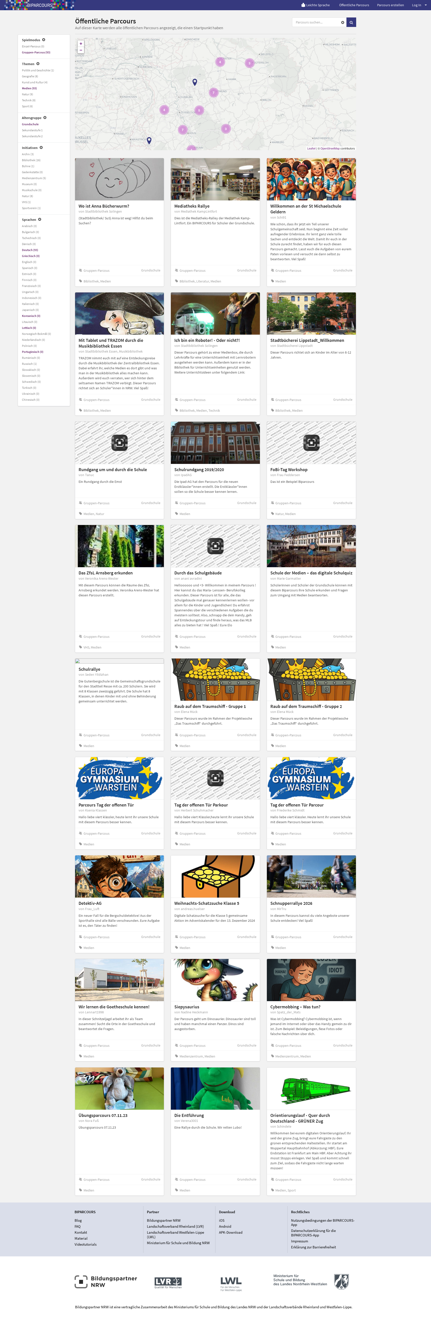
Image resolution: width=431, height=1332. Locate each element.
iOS (221, 1220)
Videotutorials (86, 1244)
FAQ (78, 1226)
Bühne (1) (28, 166)
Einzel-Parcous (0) (33, 46)
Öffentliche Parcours (354, 5)
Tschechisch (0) (31, 238)
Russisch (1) (29, 364)
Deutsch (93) (30, 250)
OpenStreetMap (330, 148)
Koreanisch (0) (31, 316)
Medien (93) (29, 88)
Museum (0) (29, 184)
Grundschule (30, 124)
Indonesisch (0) (31, 298)
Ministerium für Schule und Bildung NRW (178, 1242)
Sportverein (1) (31, 208)
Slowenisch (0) (31, 376)
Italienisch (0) (30, 304)
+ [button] (81, 43)
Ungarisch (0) (30, 292)
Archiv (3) (28, 154)
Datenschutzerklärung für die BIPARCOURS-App (313, 1232)
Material (81, 1238)
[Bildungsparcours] (40, 5)
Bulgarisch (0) (30, 232)
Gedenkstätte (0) (32, 172)
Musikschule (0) (32, 190)
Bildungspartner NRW (164, 1220)
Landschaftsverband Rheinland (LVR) (175, 1226)
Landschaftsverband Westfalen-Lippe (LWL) (175, 1234)
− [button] (81, 50)
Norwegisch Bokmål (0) (36, 334)
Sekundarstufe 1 (32, 130)
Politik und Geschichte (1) (38, 70)
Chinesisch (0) (31, 399)
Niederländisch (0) (33, 340)
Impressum (299, 1241)
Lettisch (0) (29, 328)
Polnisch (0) (29, 346)
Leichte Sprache (318, 5)
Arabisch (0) (29, 226)
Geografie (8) (30, 76)
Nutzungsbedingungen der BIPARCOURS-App (323, 1222)
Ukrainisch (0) (30, 394)
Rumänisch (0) (31, 358)
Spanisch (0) (29, 268)
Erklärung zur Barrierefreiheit (313, 1247)
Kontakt (81, 1232)
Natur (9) (27, 94)
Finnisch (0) (29, 280)
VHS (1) (26, 202)
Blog (78, 1220)
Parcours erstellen (390, 5)
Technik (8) (29, 100)
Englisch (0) (29, 262)
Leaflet (311, 148)
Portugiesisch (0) (32, 352)
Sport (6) (27, 106)
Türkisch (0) (29, 388)
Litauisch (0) (29, 322)
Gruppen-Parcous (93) (36, 52)
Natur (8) (27, 196)
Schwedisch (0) (31, 382)
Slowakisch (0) (31, 370)
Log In (416, 5)
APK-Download (230, 1232)
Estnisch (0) (29, 274)
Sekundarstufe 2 (32, 136)
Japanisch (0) (30, 310)
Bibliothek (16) (31, 160)
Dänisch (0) (29, 244)
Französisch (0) (31, 286)
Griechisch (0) (31, 256)
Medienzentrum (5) (34, 178)
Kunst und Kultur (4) (35, 82)
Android (225, 1226)
